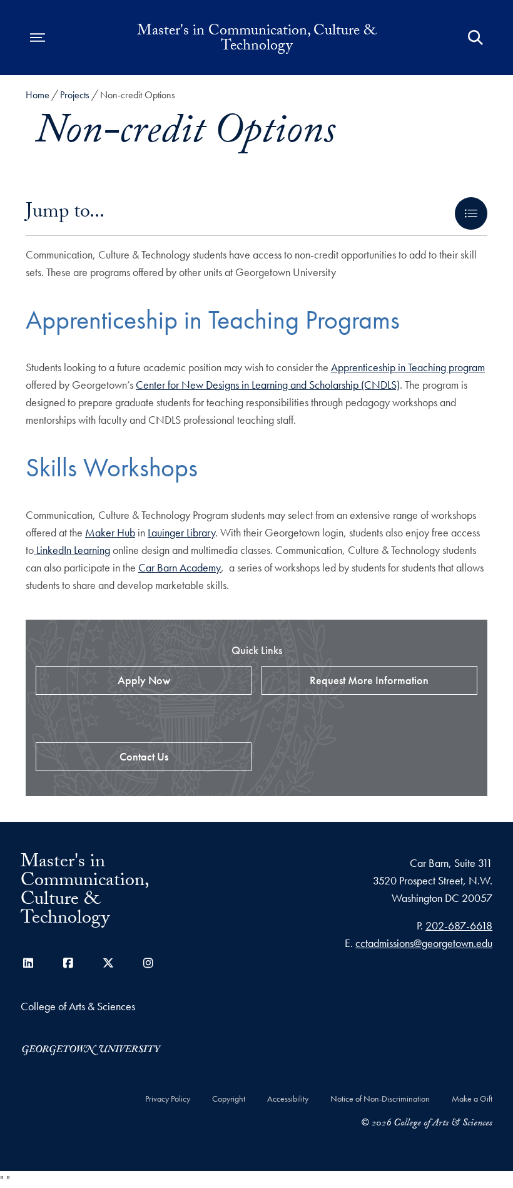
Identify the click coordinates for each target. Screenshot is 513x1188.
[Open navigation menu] (37, 37)
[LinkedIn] (28, 963)
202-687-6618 (458, 925)
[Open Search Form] (475, 37)
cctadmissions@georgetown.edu (423, 943)
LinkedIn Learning (72, 550)
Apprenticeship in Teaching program (408, 367)
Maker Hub (110, 532)
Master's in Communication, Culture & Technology (256, 40)
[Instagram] (148, 963)
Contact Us (143, 756)
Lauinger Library (181, 532)
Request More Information (369, 680)
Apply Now (144, 680)
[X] (108, 963)
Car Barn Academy (179, 567)
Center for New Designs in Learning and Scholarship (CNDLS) (268, 384)
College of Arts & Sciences (78, 1006)
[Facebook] (68, 963)
